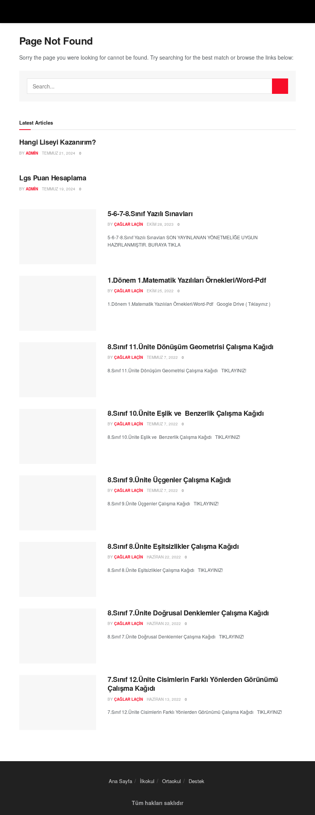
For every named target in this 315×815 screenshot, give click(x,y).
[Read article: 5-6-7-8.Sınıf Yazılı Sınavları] (57, 236)
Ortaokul (171, 781)
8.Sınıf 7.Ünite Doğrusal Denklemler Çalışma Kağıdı (188, 613)
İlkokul (147, 781)
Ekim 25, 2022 (160, 290)
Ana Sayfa (120, 781)
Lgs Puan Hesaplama (52, 178)
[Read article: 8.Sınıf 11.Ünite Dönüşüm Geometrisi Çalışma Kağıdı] (57, 369)
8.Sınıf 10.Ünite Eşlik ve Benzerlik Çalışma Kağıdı (186, 413)
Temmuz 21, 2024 (58, 153)
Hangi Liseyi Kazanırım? (57, 142)
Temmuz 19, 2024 (58, 189)
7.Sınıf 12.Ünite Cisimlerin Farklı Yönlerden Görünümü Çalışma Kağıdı (193, 683)
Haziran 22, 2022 (164, 557)
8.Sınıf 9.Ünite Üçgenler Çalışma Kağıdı (169, 480)
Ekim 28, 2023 (160, 224)
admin (32, 153)
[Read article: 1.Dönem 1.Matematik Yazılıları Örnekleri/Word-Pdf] (57, 303)
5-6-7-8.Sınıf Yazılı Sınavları (150, 213)
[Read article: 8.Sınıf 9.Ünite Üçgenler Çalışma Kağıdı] (57, 502)
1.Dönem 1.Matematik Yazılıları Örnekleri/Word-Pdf (187, 280)
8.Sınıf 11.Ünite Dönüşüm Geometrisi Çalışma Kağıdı (191, 347)
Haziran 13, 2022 (164, 699)
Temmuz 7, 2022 (162, 357)
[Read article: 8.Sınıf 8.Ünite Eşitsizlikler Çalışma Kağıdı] (57, 569)
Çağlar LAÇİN (128, 224)
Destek (196, 781)
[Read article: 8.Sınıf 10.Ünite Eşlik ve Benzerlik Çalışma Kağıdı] (57, 436)
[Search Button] (280, 86)
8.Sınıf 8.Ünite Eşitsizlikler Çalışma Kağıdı (173, 546)
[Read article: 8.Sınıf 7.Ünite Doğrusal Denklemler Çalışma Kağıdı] (57, 635)
